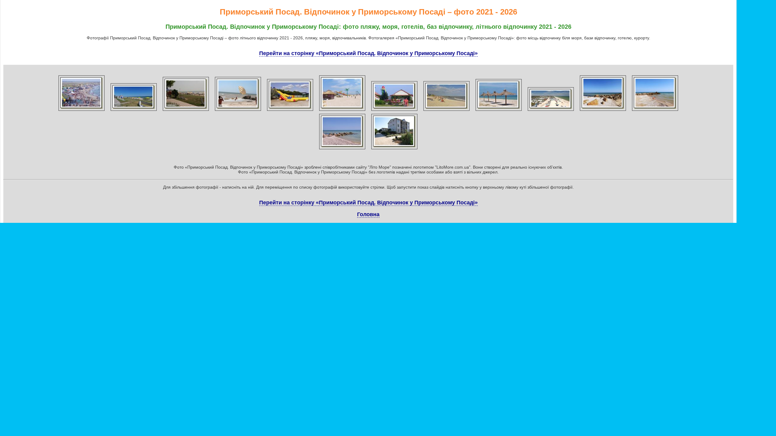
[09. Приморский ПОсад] (498, 110)
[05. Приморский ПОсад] (290, 110)
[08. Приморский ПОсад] (446, 110)
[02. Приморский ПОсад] (133, 110)
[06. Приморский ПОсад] (342, 110)
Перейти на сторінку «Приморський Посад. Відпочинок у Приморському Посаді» (368, 53)
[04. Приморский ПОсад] (238, 110)
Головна (368, 214)
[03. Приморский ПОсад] (185, 110)
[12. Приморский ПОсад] (655, 110)
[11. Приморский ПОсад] (602, 110)
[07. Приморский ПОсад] (394, 110)
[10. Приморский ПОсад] (550, 110)
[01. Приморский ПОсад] (81, 110)
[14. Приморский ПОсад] (394, 149)
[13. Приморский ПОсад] (342, 149)
